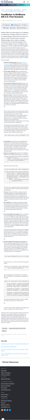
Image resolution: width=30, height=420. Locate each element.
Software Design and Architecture (13, 9)
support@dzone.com (5, 407)
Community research (5, 375)
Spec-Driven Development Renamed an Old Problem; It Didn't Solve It (14, 350)
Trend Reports (11, 4)
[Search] (28, 1)
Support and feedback (6, 373)
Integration (24, 9)
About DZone (4, 370)
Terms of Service (4, 394)
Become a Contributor (6, 385)
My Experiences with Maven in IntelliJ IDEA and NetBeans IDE (15, 344)
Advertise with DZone (5, 379)
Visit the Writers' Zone (6, 390)
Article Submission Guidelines (7, 383)
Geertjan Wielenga (9, 20)
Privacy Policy (4, 396)
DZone (2, 9)
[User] (24, 2)
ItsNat (12, 90)
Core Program (4, 387)
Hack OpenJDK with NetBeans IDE (8, 346)
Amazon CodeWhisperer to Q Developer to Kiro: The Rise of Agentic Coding (14, 354)
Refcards (3, 4)
